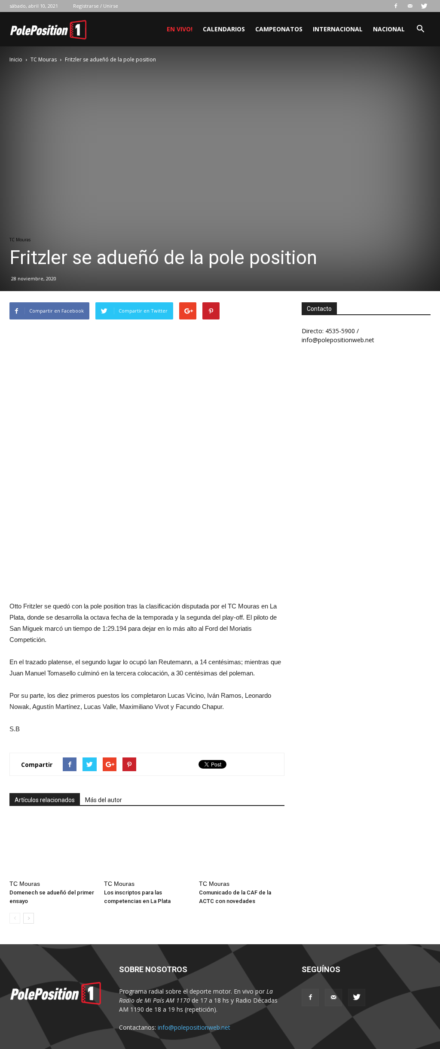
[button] (420, 30)
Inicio (15, 59)
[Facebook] (395, 6)
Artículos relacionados (45, 800)
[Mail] (409, 6)
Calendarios (224, 29)
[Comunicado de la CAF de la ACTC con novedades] (241, 847)
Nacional (389, 29)
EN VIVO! (179, 29)
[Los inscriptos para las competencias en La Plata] (146, 847)
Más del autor (103, 800)
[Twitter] (424, 6)
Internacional (338, 29)
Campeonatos (278, 29)
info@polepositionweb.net (194, 1027)
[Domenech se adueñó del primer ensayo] (52, 847)
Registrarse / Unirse (95, 6)
